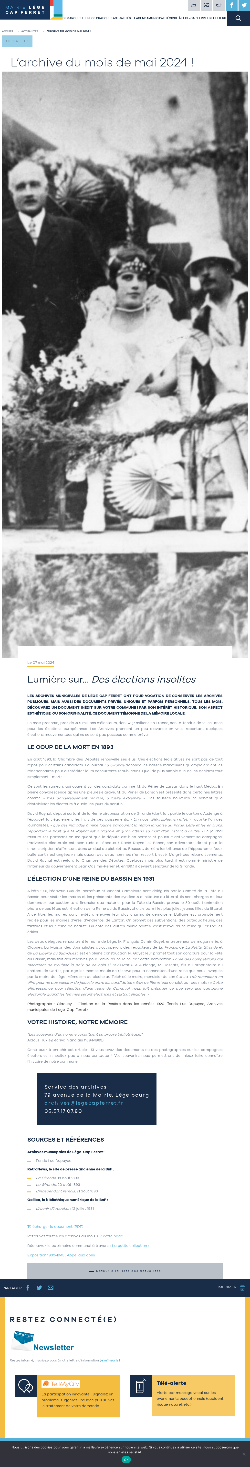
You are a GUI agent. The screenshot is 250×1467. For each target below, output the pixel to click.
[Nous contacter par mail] (50, 1287)
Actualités (29, 31)
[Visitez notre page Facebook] (232, 5)
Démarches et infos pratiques (87, 18)
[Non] (243, 1454)
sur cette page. (110, 1236)
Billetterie (218, 18)
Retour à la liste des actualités (128, 1271)
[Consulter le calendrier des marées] (206, 5)
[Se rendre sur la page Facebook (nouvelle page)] (28, 1287)
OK (126, 1460)
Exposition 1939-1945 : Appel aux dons (61, 1255)
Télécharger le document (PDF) (55, 1226)
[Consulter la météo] (194, 5)
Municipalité (158, 18)
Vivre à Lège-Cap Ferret (188, 18)
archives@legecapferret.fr (83, 1103)
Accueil (8, 31)
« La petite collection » (129, 1245)
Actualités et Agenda (130, 18)
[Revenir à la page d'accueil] (31, 13)
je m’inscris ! (110, 1360)
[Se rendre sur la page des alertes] (219, 5)
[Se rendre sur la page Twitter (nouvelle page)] (39, 1287)
